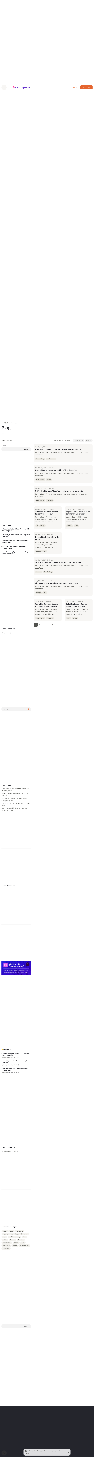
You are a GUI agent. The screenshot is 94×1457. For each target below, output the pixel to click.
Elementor (24, 1234)
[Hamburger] (4, 87)
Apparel (5, 1231)
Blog (11, 1231)
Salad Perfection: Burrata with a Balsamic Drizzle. (76, 605)
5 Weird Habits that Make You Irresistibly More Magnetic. (59, 491)
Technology (6, 1245)
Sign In (75, 87)
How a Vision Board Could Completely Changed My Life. (58, 449)
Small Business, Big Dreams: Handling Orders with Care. (58, 562)
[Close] (68, 1452)
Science (69, 525)
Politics (5, 1240)
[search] (29, 709)
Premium (21, 1240)
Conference (19, 1231)
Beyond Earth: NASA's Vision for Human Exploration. (78, 513)
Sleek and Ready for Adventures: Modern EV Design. (57, 583)
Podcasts (50, 500)
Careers (38, 572)
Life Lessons (15, 423)
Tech (76, 525)
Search (4, 445)
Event (4, 1237)
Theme (15, 1245)
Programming (7, 1243)
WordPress (6, 1248)
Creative (5, 1234)
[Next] (52, 625)
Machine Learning (14, 1237)
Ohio (24, 1237)
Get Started (86, 87)
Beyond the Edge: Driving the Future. (47, 538)
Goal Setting (5, 423)
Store (23, 1243)
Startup (16, 1243)
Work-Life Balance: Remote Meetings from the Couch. (46, 605)
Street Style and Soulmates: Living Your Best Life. (56, 470)
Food (68, 618)
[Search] (4, 1453)
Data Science (14, 1234)
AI (37, 525)
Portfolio (12, 1240)
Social (49, 479)
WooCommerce (24, 1245)
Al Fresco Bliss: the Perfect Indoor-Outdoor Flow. (46, 513)
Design (42, 525)
